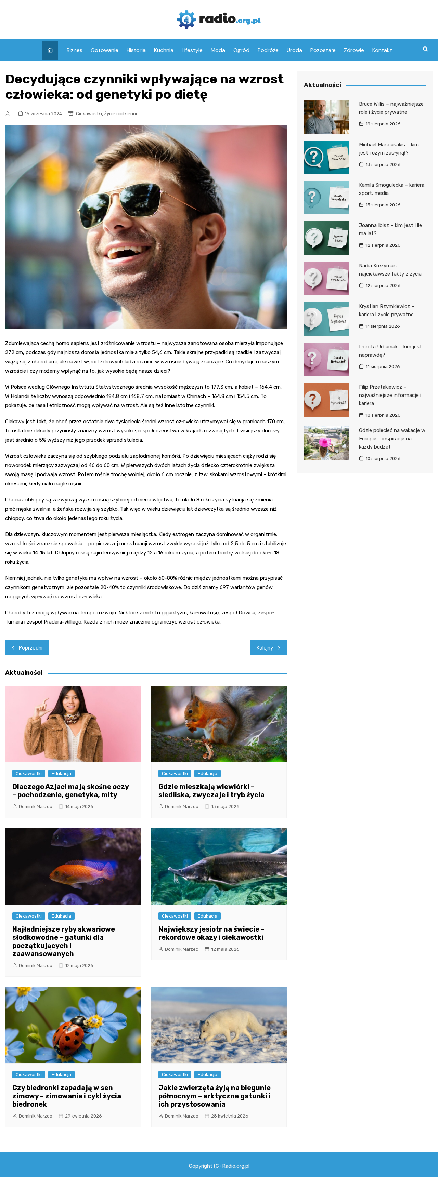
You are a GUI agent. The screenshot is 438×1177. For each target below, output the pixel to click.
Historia (136, 50)
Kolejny (265, 647)
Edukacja (61, 773)
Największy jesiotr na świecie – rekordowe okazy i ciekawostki (211, 933)
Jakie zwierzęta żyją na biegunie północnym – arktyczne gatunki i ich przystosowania (214, 1096)
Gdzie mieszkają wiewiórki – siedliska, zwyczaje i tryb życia (211, 791)
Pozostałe (323, 50)
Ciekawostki (89, 113)
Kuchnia (163, 50)
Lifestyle (192, 50)
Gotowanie (104, 50)
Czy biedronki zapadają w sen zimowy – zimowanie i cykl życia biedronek (66, 1096)
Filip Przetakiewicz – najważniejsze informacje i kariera (390, 395)
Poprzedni (30, 647)
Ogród (241, 50)
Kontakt (382, 50)
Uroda (294, 50)
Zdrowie (354, 50)
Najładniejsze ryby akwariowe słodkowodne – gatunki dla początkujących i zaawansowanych (63, 941)
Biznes (74, 50)
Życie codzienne (121, 113)
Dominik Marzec (35, 806)
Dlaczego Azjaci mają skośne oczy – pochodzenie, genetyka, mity (70, 791)
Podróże (268, 50)
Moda (218, 50)
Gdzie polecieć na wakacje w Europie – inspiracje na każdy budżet (392, 438)
